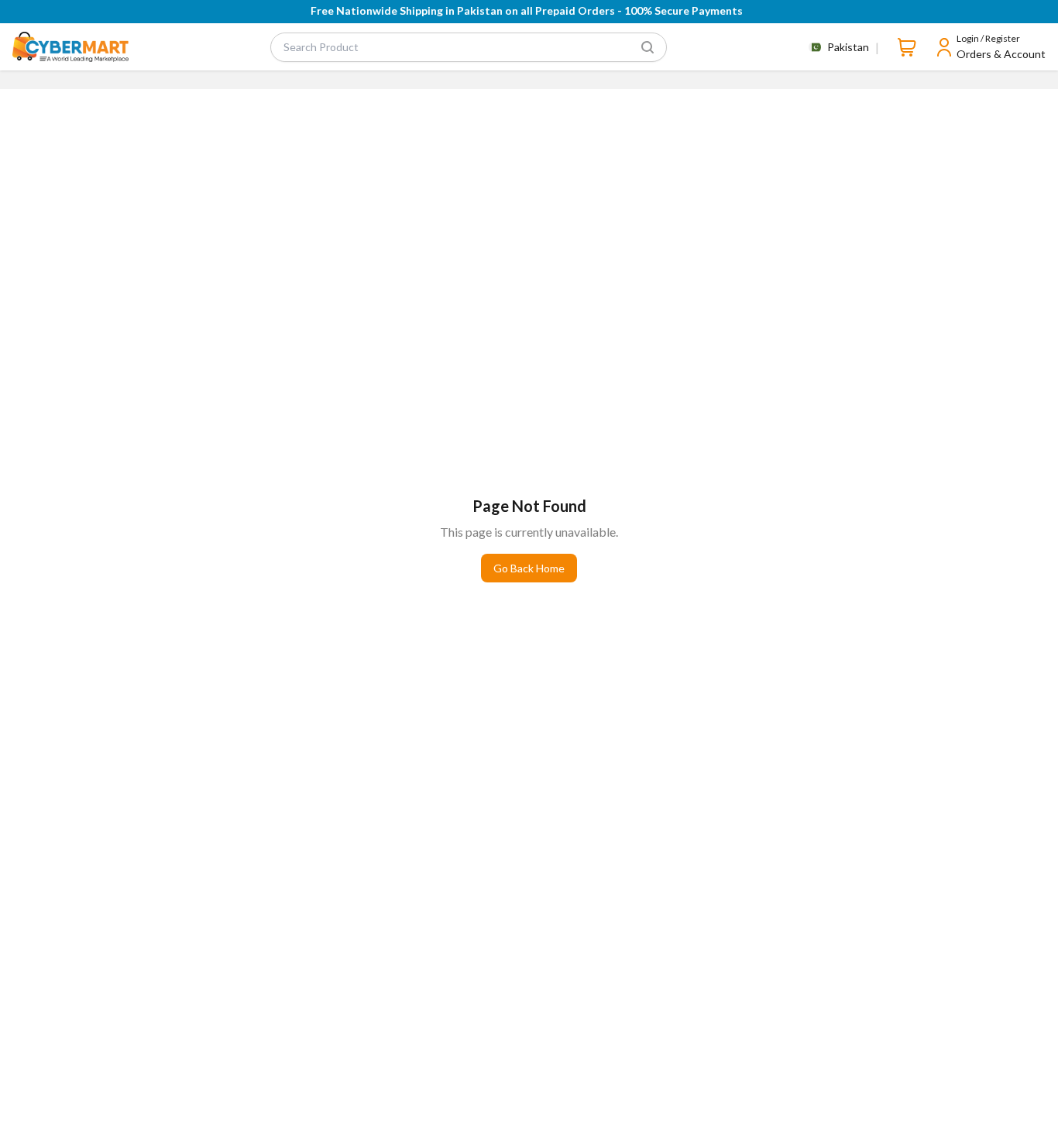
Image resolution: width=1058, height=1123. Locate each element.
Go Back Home (529, 568)
